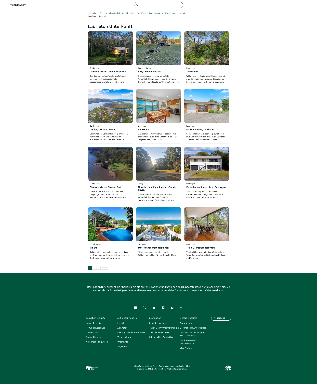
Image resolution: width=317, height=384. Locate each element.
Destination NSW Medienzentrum (188, 342)
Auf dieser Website (127, 318)
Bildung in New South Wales (161, 337)
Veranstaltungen (125, 337)
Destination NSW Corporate (193, 328)
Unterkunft (122, 342)
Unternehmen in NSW (159, 332)
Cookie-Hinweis (93, 337)
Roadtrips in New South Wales (131, 332)
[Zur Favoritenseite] (311, 5)
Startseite (92, 13)
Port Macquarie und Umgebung (162, 13)
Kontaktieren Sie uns (95, 323)
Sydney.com (186, 323)
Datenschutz (92, 332)
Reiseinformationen (158, 323)
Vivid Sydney (186, 348)
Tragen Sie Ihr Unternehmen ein (164, 328)
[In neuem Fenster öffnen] (110, 48)
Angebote (122, 346)
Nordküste (141, 13)
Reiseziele (122, 323)
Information (155, 318)
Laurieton (183, 13)
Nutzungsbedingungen (97, 342)
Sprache (220, 318)
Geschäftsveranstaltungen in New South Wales (193, 334)
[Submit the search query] (137, 5)
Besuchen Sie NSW (95, 318)
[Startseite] (18, 5)
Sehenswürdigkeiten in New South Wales (116, 13)
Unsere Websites (188, 318)
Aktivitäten (122, 328)
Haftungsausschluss (95, 328)
